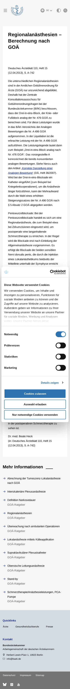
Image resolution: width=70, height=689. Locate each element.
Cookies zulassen (35, 393)
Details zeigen (50, 382)
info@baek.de (14, 658)
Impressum (25, 675)
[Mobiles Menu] (5, 10)
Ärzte (5, 626)
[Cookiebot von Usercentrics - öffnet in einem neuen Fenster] (50, 272)
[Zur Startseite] (17, 10)
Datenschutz (9, 675)
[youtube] (18, 684)
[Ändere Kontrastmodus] (59, 10)
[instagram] (11, 684)
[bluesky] (5, 684)
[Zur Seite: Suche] (65, 10)
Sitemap (40, 675)
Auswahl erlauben (35, 404)
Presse (49, 626)
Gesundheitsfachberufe (27, 626)
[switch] (61, 345)
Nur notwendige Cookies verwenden (35, 414)
